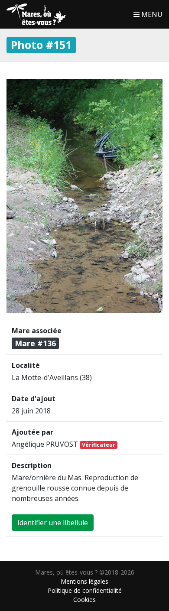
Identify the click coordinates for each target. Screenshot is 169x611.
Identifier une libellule (52, 522)
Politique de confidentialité (85, 590)
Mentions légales (84, 581)
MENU (151, 14)
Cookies (84, 599)
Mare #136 (35, 343)
